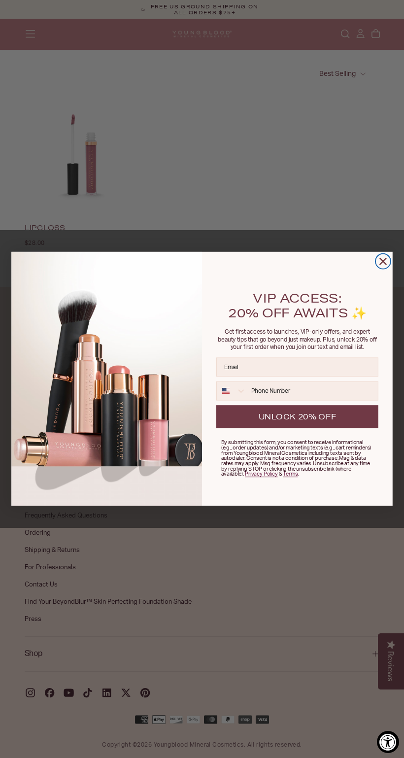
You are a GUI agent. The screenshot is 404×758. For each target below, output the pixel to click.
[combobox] (231, 391)
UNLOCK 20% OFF (298, 416)
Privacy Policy (261, 474)
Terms (290, 474)
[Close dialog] (383, 261)
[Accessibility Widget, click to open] (388, 742)
